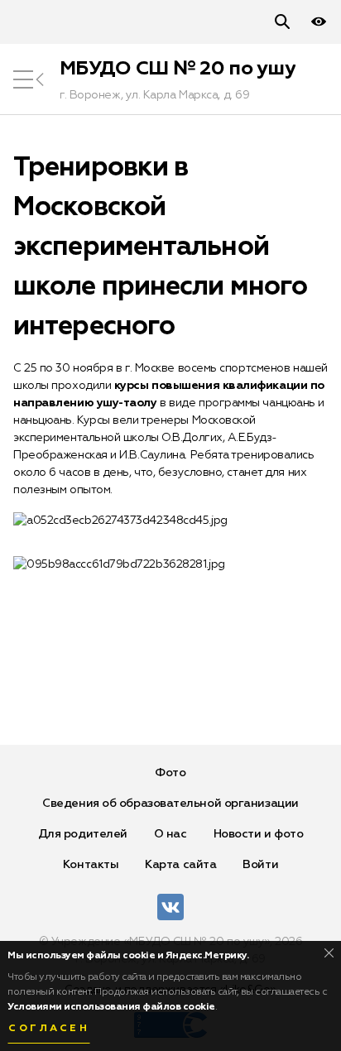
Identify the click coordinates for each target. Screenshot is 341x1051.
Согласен (48, 1029)
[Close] (329, 952)
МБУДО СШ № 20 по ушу (177, 69)
